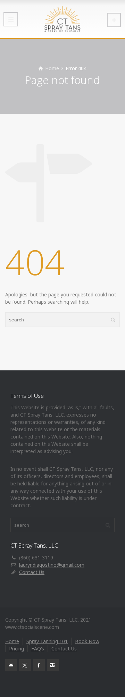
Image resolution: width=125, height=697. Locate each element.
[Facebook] (39, 665)
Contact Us (31, 572)
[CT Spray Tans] (62, 19)
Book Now (87, 641)
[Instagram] (53, 665)
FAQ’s (37, 648)
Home (12, 641)
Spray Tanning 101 (47, 641)
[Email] (11, 665)
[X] (25, 665)
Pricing (16, 648)
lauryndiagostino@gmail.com (51, 564)
